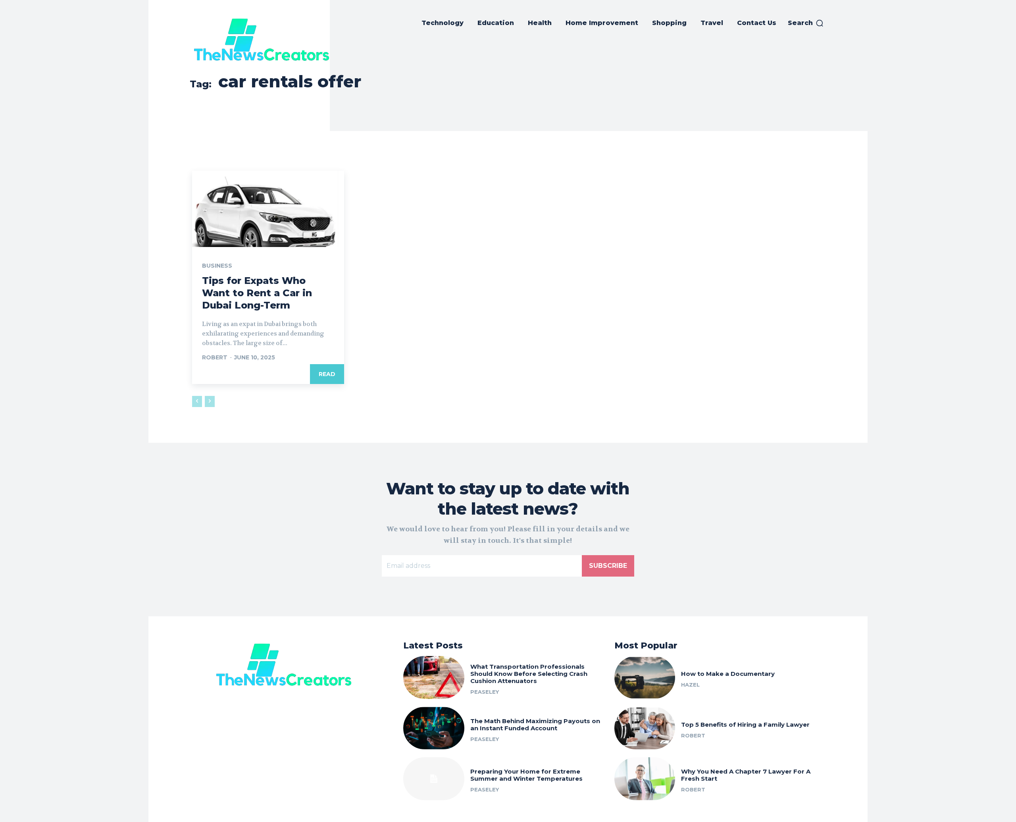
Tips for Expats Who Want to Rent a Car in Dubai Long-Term (257, 293)
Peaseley (484, 692)
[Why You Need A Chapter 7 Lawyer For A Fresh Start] (644, 778)
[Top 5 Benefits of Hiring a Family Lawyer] (644, 728)
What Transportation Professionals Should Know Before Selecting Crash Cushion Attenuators (528, 674)
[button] (806, 23)
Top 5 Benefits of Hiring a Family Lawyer (745, 724)
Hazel (690, 684)
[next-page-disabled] (210, 401)
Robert (214, 357)
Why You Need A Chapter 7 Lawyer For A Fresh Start (745, 775)
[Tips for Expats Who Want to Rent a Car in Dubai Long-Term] (268, 209)
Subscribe (608, 565)
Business (217, 265)
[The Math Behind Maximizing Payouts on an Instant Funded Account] (433, 728)
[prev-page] (197, 401)
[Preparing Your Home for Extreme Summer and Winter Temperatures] (433, 778)
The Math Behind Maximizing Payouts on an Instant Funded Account (535, 724)
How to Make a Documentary (728, 673)
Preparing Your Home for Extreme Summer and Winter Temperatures (526, 775)
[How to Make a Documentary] (644, 677)
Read (327, 374)
